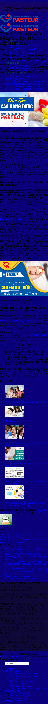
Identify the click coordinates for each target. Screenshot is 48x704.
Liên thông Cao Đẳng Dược (24, 673)
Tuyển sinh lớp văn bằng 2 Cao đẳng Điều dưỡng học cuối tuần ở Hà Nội (24, 87)
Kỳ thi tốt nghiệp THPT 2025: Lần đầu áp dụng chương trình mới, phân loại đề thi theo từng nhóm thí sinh (26, 571)
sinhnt (33, 49)
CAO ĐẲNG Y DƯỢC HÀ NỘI (21, 655)
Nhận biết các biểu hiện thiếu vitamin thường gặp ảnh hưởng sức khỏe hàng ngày (25, 556)
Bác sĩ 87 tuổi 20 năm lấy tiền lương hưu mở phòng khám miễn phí (22, 540)
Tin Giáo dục (12, 63)
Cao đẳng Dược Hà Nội (35, 335)
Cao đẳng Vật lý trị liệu (22, 686)
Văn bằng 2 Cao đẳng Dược (24, 48)
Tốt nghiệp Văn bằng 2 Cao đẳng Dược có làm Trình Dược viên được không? (26, 82)
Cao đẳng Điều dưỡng (12, 219)
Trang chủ (10, 668)
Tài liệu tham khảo (19, 698)
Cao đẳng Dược (13, 671)
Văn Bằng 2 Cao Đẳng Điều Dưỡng (27, 688)
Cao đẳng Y (11, 678)
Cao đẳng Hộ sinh (19, 683)
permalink (39, 512)
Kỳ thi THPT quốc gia (21, 693)
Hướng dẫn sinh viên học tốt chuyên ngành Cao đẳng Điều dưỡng (24, 577)
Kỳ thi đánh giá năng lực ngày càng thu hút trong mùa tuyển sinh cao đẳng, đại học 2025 (25, 564)
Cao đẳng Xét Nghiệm (21, 53)
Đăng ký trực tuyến (15, 700)
